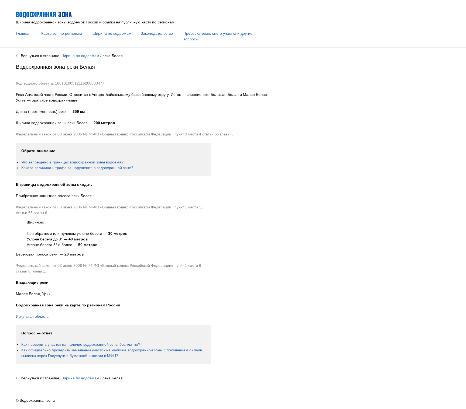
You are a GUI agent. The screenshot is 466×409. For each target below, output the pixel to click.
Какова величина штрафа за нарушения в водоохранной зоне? (77, 168)
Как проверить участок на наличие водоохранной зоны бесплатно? (80, 344)
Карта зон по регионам (61, 33)
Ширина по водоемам (111, 33)
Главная (23, 33)
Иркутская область (32, 316)
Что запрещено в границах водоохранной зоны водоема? (72, 162)
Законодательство (157, 33)
